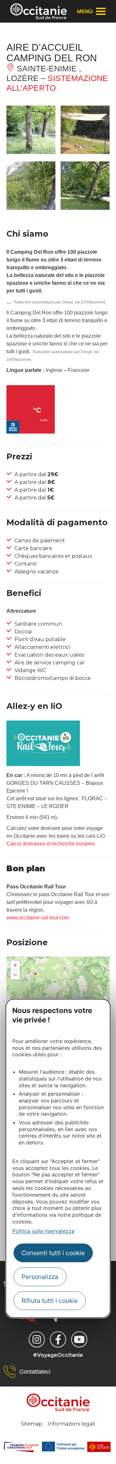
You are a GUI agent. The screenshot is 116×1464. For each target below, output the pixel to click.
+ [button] (15, 965)
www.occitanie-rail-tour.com (37, 917)
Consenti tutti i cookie (53, 1253)
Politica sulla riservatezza (43, 1231)
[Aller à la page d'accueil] (38, 11)
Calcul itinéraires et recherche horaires (50, 843)
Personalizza (40, 1277)
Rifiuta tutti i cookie (50, 1301)
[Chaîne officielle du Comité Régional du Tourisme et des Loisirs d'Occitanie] (79, 1339)
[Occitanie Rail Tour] (43, 764)
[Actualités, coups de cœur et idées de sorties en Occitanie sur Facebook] (58, 1339)
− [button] (15, 975)
